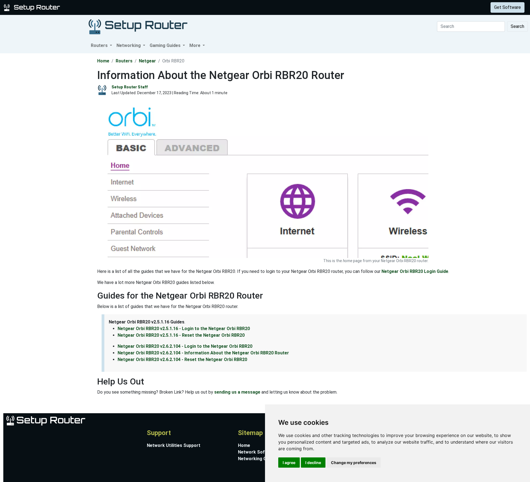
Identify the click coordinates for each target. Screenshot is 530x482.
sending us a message (237, 392)
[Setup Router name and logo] (32, 7)
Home (103, 61)
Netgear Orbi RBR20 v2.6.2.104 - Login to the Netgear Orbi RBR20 (185, 346)
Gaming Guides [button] (166, 45)
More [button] (195, 45)
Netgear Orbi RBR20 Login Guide (414, 271)
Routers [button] (100, 45)
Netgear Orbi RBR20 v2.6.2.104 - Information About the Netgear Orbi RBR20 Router (203, 352)
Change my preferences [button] (353, 462)
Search (517, 26)
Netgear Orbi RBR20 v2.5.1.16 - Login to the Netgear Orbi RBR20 (184, 328)
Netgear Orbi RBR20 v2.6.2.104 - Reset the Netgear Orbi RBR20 (182, 359)
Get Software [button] (507, 7)
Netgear (147, 61)
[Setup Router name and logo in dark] (138, 26)
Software (138, 7)
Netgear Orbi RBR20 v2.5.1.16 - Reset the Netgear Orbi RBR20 (181, 335)
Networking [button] (129, 45)
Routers (86, 7)
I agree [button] (289, 462)
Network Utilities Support (173, 445)
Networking (111, 7)
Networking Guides (257, 458)
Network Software (257, 452)
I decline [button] (313, 462)
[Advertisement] (48, 136)
